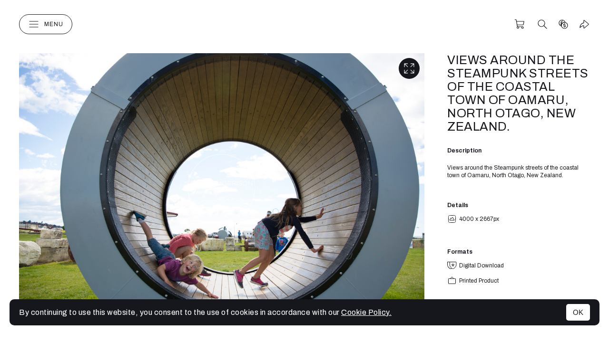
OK (578, 312)
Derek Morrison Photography (304, 24)
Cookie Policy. (366, 312)
